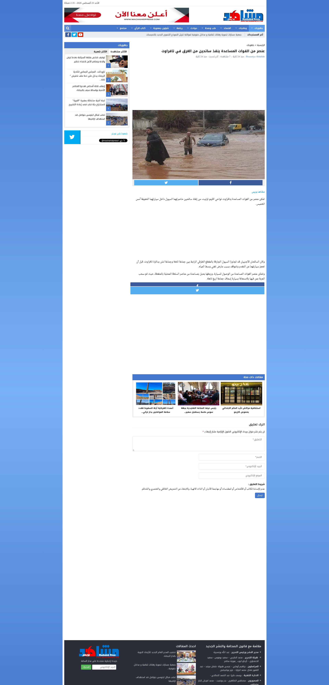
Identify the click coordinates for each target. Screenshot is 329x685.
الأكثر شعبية (100, 51)
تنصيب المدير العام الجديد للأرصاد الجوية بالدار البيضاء (157, 654)
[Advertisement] (198, 83)
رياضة (179, 28)
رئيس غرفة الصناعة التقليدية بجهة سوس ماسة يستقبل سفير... (198, 410)
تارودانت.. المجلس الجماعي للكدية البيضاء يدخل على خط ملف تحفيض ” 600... (87, 76)
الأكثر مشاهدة (119, 51)
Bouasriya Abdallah (255, 56)
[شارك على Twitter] (166, 182)
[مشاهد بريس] (227, 15)
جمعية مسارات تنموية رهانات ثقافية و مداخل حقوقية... (155, 667)
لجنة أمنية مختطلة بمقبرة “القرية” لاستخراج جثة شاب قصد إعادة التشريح (87, 102)
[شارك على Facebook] (231, 182)
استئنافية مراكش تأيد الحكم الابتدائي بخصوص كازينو (241, 410)
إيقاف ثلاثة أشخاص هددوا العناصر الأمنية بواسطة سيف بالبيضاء (88, 88)
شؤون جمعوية (161, 28)
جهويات (258, 28)
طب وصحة (210, 28)
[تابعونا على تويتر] (74, 34)
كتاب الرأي (139, 28)
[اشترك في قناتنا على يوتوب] (80, 34)
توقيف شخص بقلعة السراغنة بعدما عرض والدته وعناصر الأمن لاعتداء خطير (86, 59)
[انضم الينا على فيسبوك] (68, 35)
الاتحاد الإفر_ (235, 35)
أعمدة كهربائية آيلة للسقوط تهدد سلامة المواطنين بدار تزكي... (155, 410)
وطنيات (243, 28)
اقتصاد (227, 28)
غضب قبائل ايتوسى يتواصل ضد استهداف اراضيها (90, 117)
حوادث (193, 28)
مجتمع (123, 28)
